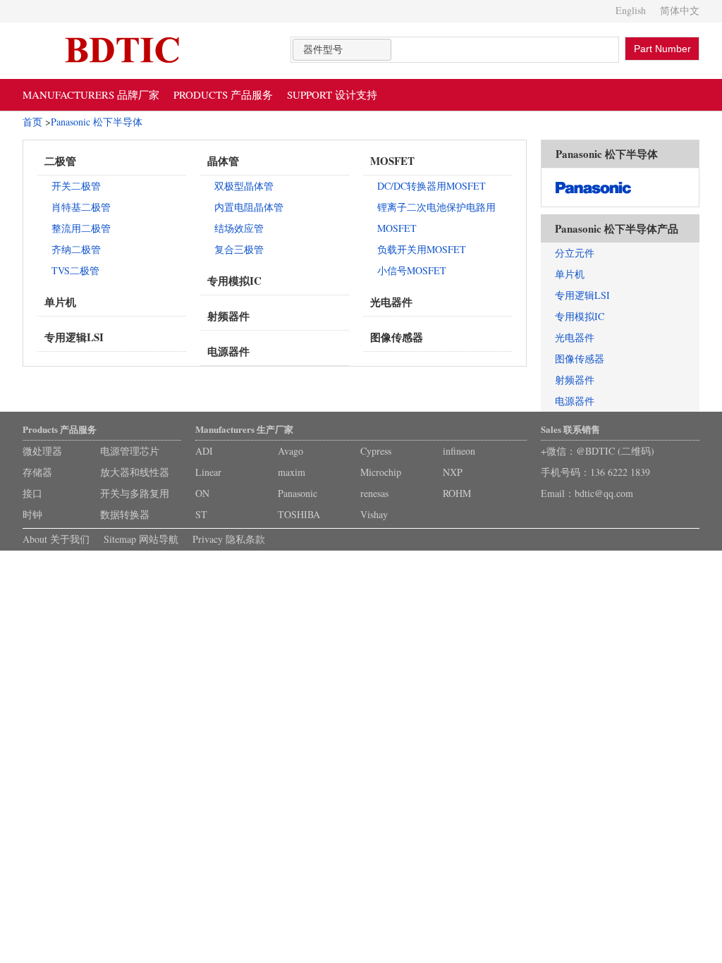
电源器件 (228, 351)
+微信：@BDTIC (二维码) (597, 451)
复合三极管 (239, 249)
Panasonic (297, 493)
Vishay (374, 514)
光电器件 (391, 301)
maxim (291, 472)
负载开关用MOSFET (421, 249)
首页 (32, 121)
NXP (453, 472)
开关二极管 (76, 185)
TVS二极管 (75, 270)
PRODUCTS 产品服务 (223, 94)
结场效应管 (239, 228)
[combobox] (342, 50)
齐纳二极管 (76, 249)
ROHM (457, 493)
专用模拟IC (234, 280)
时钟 (32, 514)
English (631, 10)
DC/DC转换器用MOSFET (431, 185)
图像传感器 (396, 337)
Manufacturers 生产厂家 (244, 429)
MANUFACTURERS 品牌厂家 (91, 94)
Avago (290, 451)
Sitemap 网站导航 (141, 539)
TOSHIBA (299, 514)
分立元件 (574, 252)
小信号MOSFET (411, 270)
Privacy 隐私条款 (228, 539)
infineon (459, 451)
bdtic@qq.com (604, 493)
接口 (32, 493)
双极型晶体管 (244, 185)
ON (202, 493)
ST (201, 514)
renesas (374, 493)
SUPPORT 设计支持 (332, 94)
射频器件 (228, 316)
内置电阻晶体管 (248, 207)
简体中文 (679, 10)
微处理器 (42, 451)
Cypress (375, 451)
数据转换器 (124, 514)
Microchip (380, 472)
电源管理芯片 (129, 451)
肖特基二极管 (81, 207)
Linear (208, 472)
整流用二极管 (81, 228)
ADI (204, 451)
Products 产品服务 (60, 429)
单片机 (60, 301)
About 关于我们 (56, 539)
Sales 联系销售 (570, 429)
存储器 (37, 472)
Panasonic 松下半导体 (96, 121)
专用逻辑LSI (74, 337)
